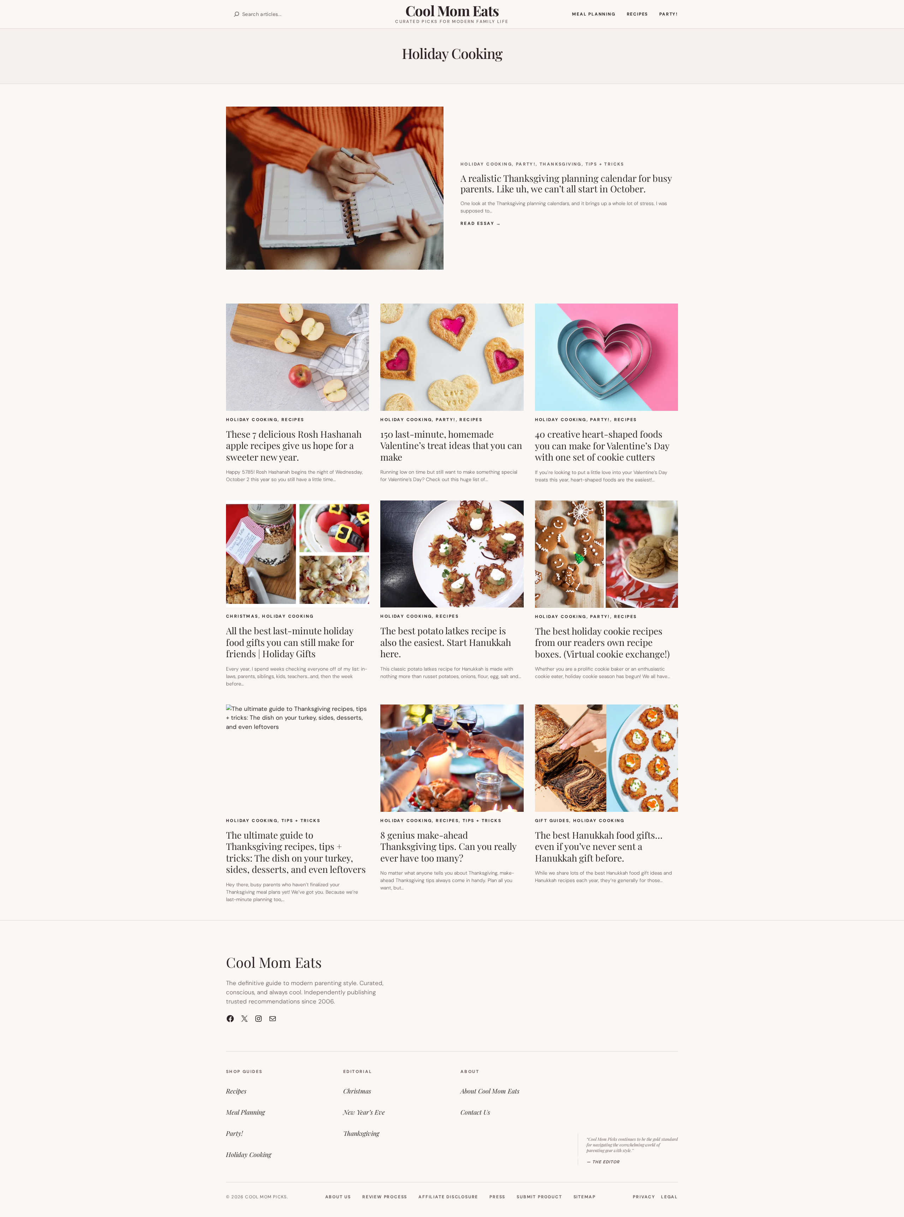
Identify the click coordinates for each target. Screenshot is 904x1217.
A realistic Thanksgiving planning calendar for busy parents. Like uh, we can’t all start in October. (566, 183)
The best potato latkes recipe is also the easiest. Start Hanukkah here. (445, 642)
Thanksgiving (561, 164)
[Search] (236, 14)
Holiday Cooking (486, 164)
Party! (526, 164)
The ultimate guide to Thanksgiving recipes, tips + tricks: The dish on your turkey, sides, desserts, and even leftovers (296, 852)
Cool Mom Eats (452, 10)
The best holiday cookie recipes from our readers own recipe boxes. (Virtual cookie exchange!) (602, 642)
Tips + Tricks (604, 164)
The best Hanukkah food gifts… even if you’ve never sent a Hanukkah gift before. (598, 846)
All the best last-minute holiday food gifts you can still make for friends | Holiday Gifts (290, 642)
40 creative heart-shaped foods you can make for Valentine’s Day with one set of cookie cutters (602, 445)
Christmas (242, 616)
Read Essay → (480, 223)
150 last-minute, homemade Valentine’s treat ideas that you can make (451, 445)
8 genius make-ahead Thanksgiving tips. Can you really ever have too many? (448, 846)
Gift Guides (552, 820)
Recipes (292, 419)
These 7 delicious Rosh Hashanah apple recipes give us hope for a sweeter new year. (294, 445)
